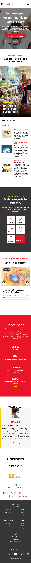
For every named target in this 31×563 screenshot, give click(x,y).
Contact (8, 523)
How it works (8, 512)
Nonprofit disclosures (15, 541)
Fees (22, 528)
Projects (23, 512)
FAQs (22, 523)
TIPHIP (22, 526)
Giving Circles (22, 515)
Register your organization (15, 36)
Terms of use (15, 536)
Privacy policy (15, 539)
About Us (8, 509)
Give (22, 509)
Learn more (15, 41)
